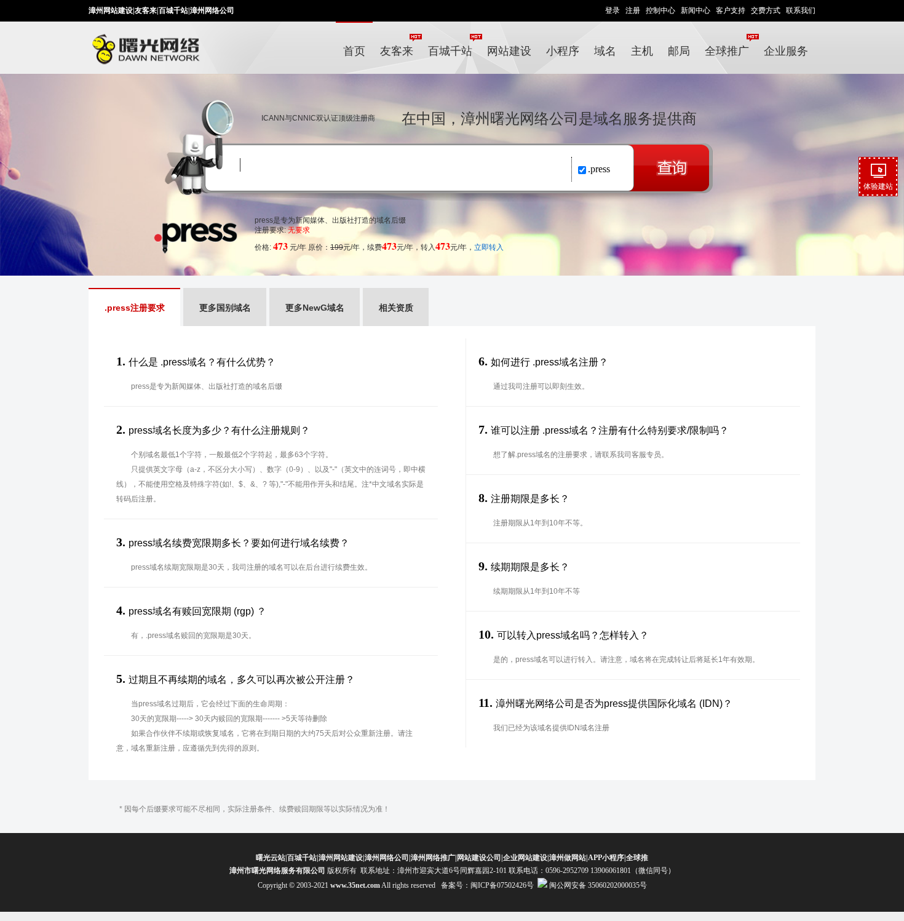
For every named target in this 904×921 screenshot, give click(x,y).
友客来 (146, 10)
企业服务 (786, 51)
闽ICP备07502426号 (502, 885)
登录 (612, 10)
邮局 (679, 51)
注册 (632, 10)
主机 (642, 51)
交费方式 (765, 10)
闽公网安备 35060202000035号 (597, 885)
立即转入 (489, 247)
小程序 (562, 51)
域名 (605, 51)
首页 (354, 51)
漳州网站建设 (111, 10)
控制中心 (660, 10)
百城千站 (173, 10)
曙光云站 (270, 857)
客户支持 (730, 10)
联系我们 (800, 10)
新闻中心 (695, 10)
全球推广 (727, 51)
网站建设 (509, 51)
